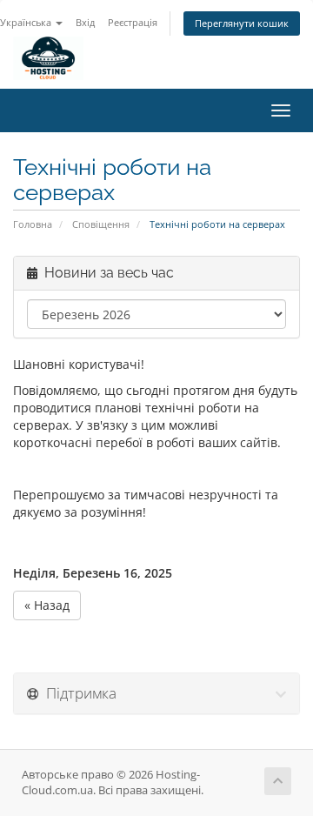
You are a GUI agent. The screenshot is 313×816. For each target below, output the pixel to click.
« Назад (47, 605)
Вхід (85, 22)
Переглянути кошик (242, 23)
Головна (32, 224)
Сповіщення (101, 224)
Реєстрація (132, 22)
